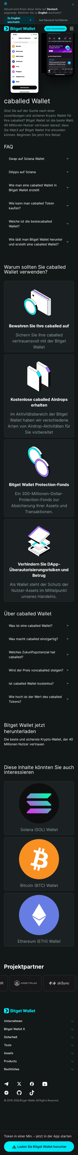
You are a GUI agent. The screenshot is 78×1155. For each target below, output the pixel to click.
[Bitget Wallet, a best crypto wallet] (19, 28)
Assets (8, 1053)
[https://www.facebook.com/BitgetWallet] (32, 1083)
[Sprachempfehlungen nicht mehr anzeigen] (73, 4)
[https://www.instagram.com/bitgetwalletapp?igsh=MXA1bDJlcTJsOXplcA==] (6, 1092)
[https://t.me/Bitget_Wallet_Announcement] (6, 1083)
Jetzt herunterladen (55, 28)
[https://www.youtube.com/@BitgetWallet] (44, 1083)
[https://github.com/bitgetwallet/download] (19, 1092)
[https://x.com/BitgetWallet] (19, 1083)
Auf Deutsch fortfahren (53, 20)
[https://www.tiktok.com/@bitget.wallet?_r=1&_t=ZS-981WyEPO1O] (32, 1092)
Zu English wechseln (13, 19)
